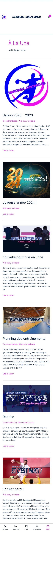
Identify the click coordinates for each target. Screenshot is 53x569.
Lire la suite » (8, 150)
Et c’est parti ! (13, 489)
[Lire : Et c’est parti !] (26, 471)
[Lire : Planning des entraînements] (26, 320)
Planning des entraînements (24, 339)
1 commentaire (9, 422)
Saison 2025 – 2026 (18, 115)
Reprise (8, 417)
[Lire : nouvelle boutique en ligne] (26, 239)
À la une (22, 121)
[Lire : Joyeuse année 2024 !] (26, 180)
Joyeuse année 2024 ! (20, 202)
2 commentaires (10, 344)
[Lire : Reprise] (26, 398)
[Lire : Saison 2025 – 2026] (26, 86)
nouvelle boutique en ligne (23, 257)
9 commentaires (10, 121)
